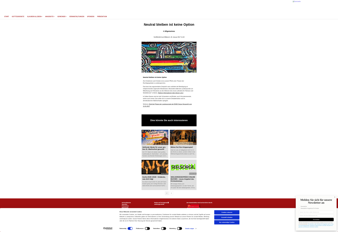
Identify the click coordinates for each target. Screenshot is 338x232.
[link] (35, 16)
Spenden (90, 16)
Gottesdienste (18, 16)
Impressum (125, 207)
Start (6, 16)
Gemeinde (61, 16)
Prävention (102, 16)
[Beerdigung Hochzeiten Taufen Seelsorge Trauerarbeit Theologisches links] (41, 16)
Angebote (49, 16)
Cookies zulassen (226, 212)
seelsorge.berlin (159, 204)
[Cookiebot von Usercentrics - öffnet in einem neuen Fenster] (108, 228)
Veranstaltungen (76, 16)
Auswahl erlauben (226, 217)
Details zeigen (189, 228)
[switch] (147, 228)
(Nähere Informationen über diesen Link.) (170, 93)
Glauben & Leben (34, 16)
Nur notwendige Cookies (226, 222)
